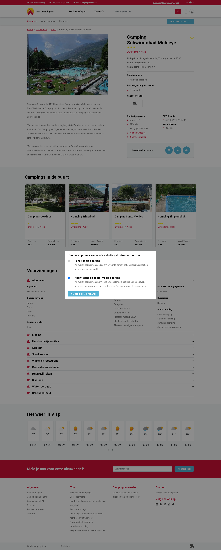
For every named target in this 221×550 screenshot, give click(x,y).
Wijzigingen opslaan (83, 294)
